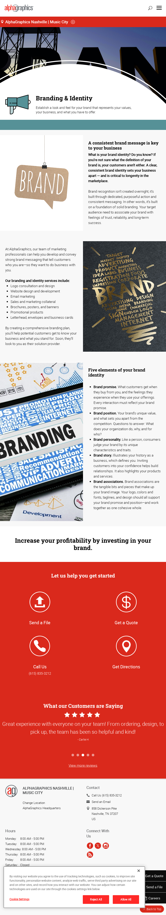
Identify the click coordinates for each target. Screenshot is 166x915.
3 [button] (83, 755)
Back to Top (154, 909)
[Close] (138, 870)
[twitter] (97, 845)
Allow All (125, 899)
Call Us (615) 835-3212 (107, 795)
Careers (154, 898)
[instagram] (105, 845)
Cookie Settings (19, 899)
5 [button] (93, 755)
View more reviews (83, 765)
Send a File (154, 887)
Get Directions (126, 667)
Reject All (96, 899)
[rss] (90, 854)
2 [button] (78, 755)
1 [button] (72, 755)
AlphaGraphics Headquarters (42, 808)
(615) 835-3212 (40, 673)
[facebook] (90, 845)
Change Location (34, 803)
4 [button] (88, 755)
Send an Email (101, 802)
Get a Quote (154, 876)
